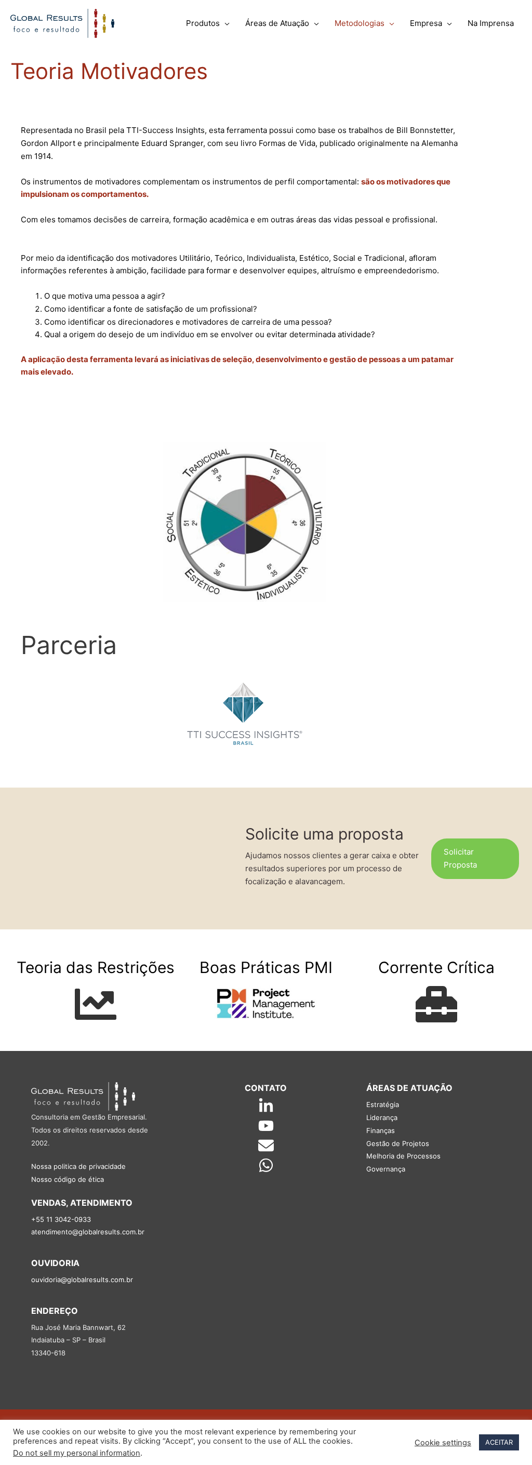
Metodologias (359, 23)
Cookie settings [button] (443, 1442)
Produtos (203, 23)
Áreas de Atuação (277, 23)
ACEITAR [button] (499, 1442)
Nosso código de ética (67, 1179)
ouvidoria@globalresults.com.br (82, 1279)
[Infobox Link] (96, 996)
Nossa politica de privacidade (78, 1166)
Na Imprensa (491, 23)
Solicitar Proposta (460, 858)
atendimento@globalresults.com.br (87, 1232)
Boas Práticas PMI (266, 967)
